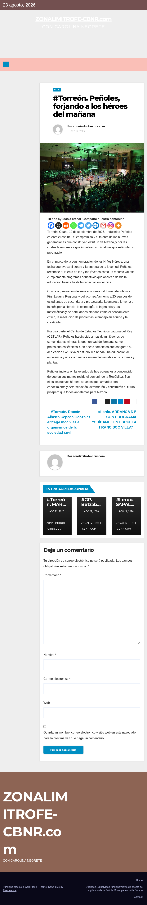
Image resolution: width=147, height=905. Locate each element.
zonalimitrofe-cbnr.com (89, 126)
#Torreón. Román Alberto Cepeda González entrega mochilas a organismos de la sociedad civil (68, 422)
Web (46, 702)
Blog (57, 90)
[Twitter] (88, 225)
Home (139, 880)
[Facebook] (51, 225)
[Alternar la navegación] (140, 64)
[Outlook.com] (95, 225)
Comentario (52, 575)
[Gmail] (103, 225)
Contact (138, 896)
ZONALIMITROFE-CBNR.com (73, 19)
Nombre (49, 654)
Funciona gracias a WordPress (20, 886)
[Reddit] (66, 225)
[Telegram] (81, 225)
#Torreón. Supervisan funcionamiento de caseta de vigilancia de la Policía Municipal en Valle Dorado (114, 888)
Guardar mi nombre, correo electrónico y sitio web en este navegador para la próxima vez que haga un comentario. (90, 735)
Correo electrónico (56, 678)
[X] (58, 225)
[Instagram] (110, 225)
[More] (118, 225)
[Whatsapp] (73, 225)
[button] (132, 64)
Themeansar (9, 890)
